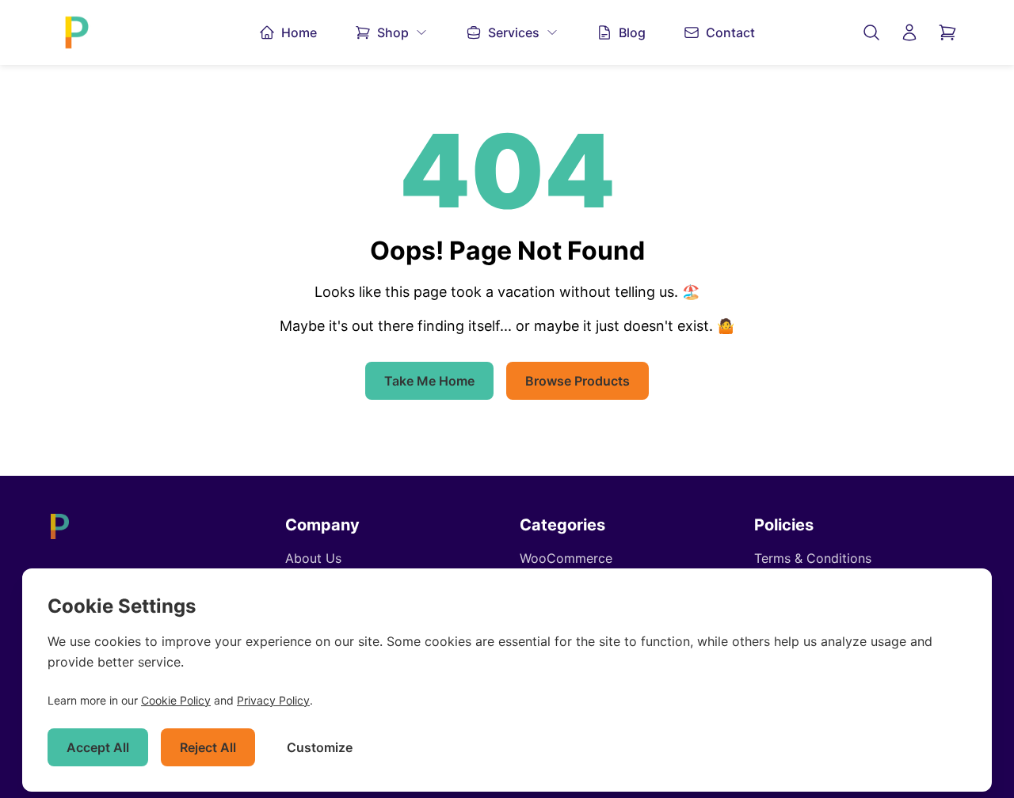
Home (299, 32)
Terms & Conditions (812, 558)
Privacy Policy (273, 700)
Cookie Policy (176, 700)
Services (513, 32)
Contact (730, 32)
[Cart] (947, 32)
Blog (632, 32)
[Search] (871, 32)
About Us (313, 558)
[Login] (909, 32)
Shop (393, 32)
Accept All (98, 747)
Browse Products (577, 381)
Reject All (208, 747)
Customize (320, 747)
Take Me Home (429, 381)
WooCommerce (566, 558)
